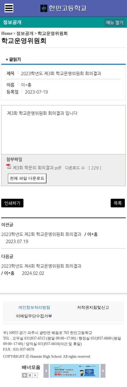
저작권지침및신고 (93, 307)
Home (6, 33)
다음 (103, 371)
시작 (35, 375)
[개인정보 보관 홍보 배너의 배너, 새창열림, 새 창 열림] (74, 371)
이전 (46, 371)
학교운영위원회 (53, 33)
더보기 (24, 375)
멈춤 (30, 375)
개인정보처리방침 (34, 307)
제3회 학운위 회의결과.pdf (37, 167)
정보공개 (25, 33)
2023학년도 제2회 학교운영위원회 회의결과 (42, 234)
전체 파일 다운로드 (27, 178)
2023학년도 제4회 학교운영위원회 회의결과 (41, 265)
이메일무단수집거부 (34, 316)
